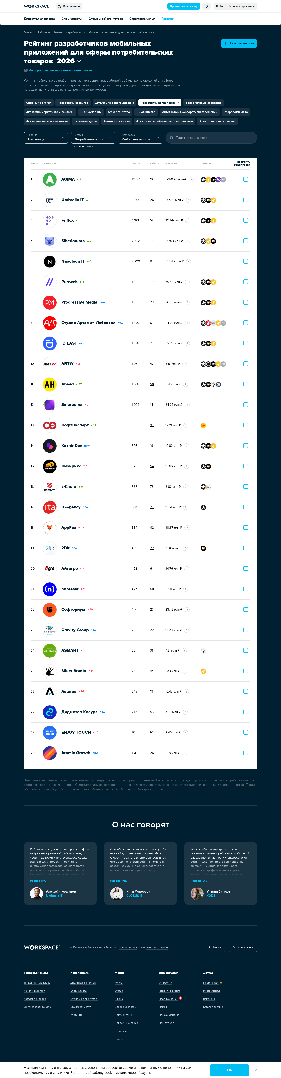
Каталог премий (213, 1007)
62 (152, 528)
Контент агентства (116, 121)
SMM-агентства (119, 112)
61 (151, 323)
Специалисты (72, 19)
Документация (124, 1015)
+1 (223, 179)
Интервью (121, 1031)
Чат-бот (215, 947)
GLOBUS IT (134, 896)
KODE (211, 896)
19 (151, 446)
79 (152, 282)
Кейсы (119, 982)
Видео (119, 1039)
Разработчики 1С (236, 112)
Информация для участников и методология (58, 70)
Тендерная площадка (37, 982)
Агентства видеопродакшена (47, 121)
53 (152, 712)
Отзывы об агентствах (106, 19)
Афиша (119, 998)
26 (152, 200)
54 (152, 466)
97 (152, 425)
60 (152, 589)
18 (151, 179)
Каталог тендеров (35, 998)
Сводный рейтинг (38, 103)
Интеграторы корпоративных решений (189, 112)
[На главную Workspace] (42, 947)
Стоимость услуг (142, 19)
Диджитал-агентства (39, 19)
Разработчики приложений (160, 103)
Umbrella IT (54, 896)
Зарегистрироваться (242, 6)
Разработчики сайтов (73, 103)
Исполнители (71, 6)
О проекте (165, 982)
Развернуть (38, 881)
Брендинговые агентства (204, 103)
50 (152, 384)
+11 (223, 323)
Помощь (164, 1007)
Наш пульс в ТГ (168, 1023)
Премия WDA (211, 982)
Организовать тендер (183, 6)
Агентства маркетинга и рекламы (50, 112)
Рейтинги (168, 19)
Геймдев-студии (85, 121)
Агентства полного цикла (217, 121)
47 (151, 364)
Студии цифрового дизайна (114, 103)
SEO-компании (91, 112)
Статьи (119, 990)
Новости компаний (126, 1023)
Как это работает (34, 990)
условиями (96, 1068)
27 (152, 507)
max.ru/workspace (157, 947)
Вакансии (209, 998)
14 (151, 405)
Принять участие (240, 43)
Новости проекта (169, 990)
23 (152, 302)
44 (151, 671)
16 (151, 220)
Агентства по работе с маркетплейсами (164, 121)
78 (152, 487)
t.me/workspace (128, 947)
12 (151, 241)
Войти (220, 6)
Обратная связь (243, 947)
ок (229, 1070)
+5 (223, 364)
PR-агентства (145, 112)
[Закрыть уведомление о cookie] (256, 1070)
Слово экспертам (125, 1007)
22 (152, 548)
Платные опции (168, 998)
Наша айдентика (169, 1015)
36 (152, 651)
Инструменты (211, 990)
